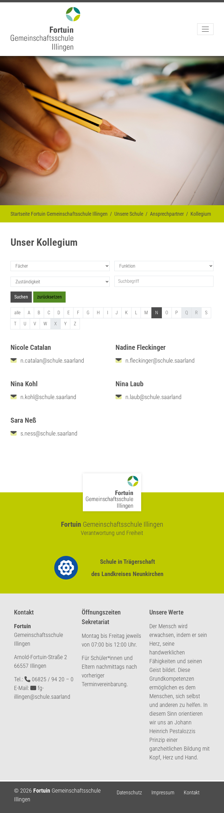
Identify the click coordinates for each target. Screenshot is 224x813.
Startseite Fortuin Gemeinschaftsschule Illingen (59, 214)
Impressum (162, 792)
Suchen (21, 297)
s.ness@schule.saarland (48, 433)
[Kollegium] (47, 29)
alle (17, 312)
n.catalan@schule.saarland (51, 360)
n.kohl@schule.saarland (47, 397)
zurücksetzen (49, 297)
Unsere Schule (128, 214)
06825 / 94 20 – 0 (53, 679)
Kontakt (192, 792)
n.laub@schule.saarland (152, 397)
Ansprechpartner (167, 214)
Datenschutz (129, 792)
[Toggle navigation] (205, 29)
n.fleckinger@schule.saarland (159, 360)
